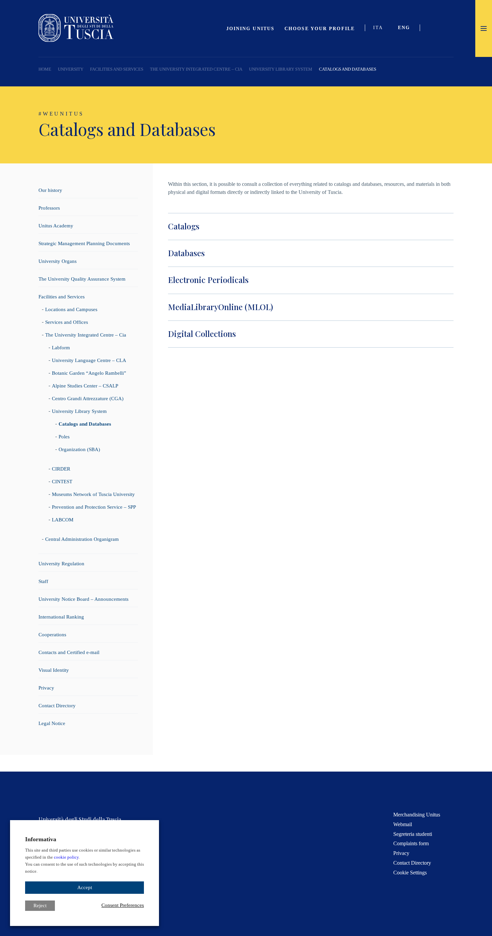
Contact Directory (57, 705)
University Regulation (61, 563)
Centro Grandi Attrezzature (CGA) (88, 398)
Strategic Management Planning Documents (84, 243)
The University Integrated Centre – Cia (196, 69)
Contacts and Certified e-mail (68, 652)
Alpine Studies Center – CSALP (85, 385)
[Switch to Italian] (380, 28)
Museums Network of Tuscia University (93, 494)
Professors (49, 208)
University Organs (57, 261)
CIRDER (61, 469)
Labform (61, 347)
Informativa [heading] (40, 839)
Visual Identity (53, 670)
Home (44, 69)
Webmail (402, 824)
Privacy (46, 688)
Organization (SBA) (79, 449)
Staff (43, 581)
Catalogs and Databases (85, 424)
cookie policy (66, 857)
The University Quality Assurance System (82, 279)
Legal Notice (51, 723)
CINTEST (62, 481)
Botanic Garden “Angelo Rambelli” (89, 373)
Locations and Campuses (71, 309)
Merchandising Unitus (416, 814)
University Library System (280, 69)
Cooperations (52, 634)
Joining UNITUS (250, 28)
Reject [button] (40, 905)
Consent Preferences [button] (122, 905)
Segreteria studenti (412, 834)
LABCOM (62, 519)
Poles (64, 436)
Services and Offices (66, 322)
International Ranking (61, 617)
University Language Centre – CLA (89, 360)
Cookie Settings (410, 872)
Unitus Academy (55, 225)
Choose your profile (319, 28)
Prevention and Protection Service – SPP (94, 507)
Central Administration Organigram (82, 539)
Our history (50, 190)
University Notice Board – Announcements (83, 599)
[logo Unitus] (75, 40)
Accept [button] (84, 887)
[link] (406, 28)
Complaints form (411, 843)
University (70, 69)
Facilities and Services (116, 69)
